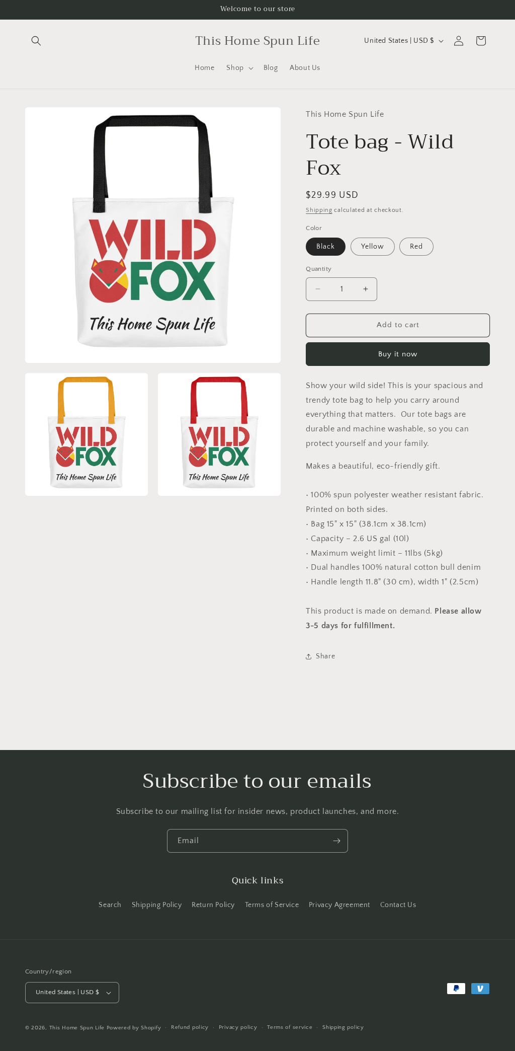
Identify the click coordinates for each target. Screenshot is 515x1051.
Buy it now (397, 354)
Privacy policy (238, 1027)
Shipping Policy (157, 905)
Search (110, 905)
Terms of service (289, 1027)
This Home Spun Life (77, 1028)
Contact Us (398, 905)
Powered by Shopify (134, 1028)
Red (416, 247)
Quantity (318, 268)
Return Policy (213, 905)
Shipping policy (343, 1027)
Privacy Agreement (339, 905)
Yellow (372, 247)
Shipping (319, 210)
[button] (36, 41)
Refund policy (190, 1027)
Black (325, 247)
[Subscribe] (336, 841)
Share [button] (325, 656)
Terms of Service (272, 905)
